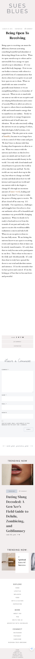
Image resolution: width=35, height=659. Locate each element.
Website (4, 412)
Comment (29, 29)
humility (7, 136)
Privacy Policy (17, 654)
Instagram (17, 633)
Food (17, 597)
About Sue (18, 613)
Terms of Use (17, 653)
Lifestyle (17, 591)
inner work (15, 191)
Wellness (17, 594)
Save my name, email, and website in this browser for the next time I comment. (16, 424)
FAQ (17, 617)
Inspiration (18, 29)
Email (4, 404)
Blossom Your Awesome (17, 642)
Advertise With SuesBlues (17, 623)
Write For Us (17, 620)
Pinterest (17, 636)
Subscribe (17, 639)
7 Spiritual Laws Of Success (22, 561)
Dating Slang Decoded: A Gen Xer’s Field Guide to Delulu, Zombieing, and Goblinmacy (17, 513)
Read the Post (11, 534)
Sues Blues (17, 8)
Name (4, 395)
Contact (17, 651)
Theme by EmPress (17, 657)
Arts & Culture (17, 601)
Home (17, 588)
